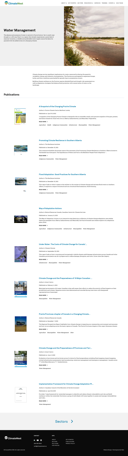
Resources (88, 3)
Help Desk (119, 3)
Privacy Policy (70, 443)
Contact (36, 435)
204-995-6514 (38, 443)
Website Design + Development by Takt (113, 450)
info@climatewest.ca (40, 446)
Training (104, 3)
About (63, 3)
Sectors (80, 3)
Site (53, 435)
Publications (51, 2)
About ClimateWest (54, 2)
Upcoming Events (59, 2)
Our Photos (55, 445)
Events (111, 3)
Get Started (72, 3)
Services (97, 3)
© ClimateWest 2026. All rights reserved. (14, 450)
